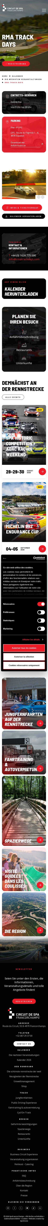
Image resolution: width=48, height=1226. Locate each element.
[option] (24, 177)
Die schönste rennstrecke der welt (24, 1071)
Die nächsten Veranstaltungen (24, 1055)
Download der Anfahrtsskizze (18, 144)
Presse (24, 1195)
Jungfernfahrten (24, 1097)
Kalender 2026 (24, 1059)
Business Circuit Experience (24, 1154)
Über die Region (24, 1185)
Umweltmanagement (24, 1081)
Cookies (24, 1218)
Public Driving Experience (24, 1102)
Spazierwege (24, 1129)
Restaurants (24, 350)
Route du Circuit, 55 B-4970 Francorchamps (24, 1026)
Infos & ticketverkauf (24, 208)
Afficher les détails (31, 639)
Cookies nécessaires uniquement (24, 665)
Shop (24, 1086)
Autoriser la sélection (24, 657)
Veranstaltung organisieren (24, 1159)
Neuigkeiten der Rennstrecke (24, 1076)
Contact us (24, 1044)
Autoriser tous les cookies (24, 648)
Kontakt (24, 1190)
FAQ (24, 1175)
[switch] (41, 612)
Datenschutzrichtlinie (12, 1218)
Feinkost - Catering (24, 1164)
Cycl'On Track (24, 1112)
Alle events (13, 397)
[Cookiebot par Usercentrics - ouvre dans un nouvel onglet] (34, 558)
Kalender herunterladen (26, 216)
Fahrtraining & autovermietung (24, 1107)
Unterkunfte (24, 363)
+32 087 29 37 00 (24, 1035)
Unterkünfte (24, 1138)
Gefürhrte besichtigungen (24, 1124)
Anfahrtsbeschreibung (24, 337)
